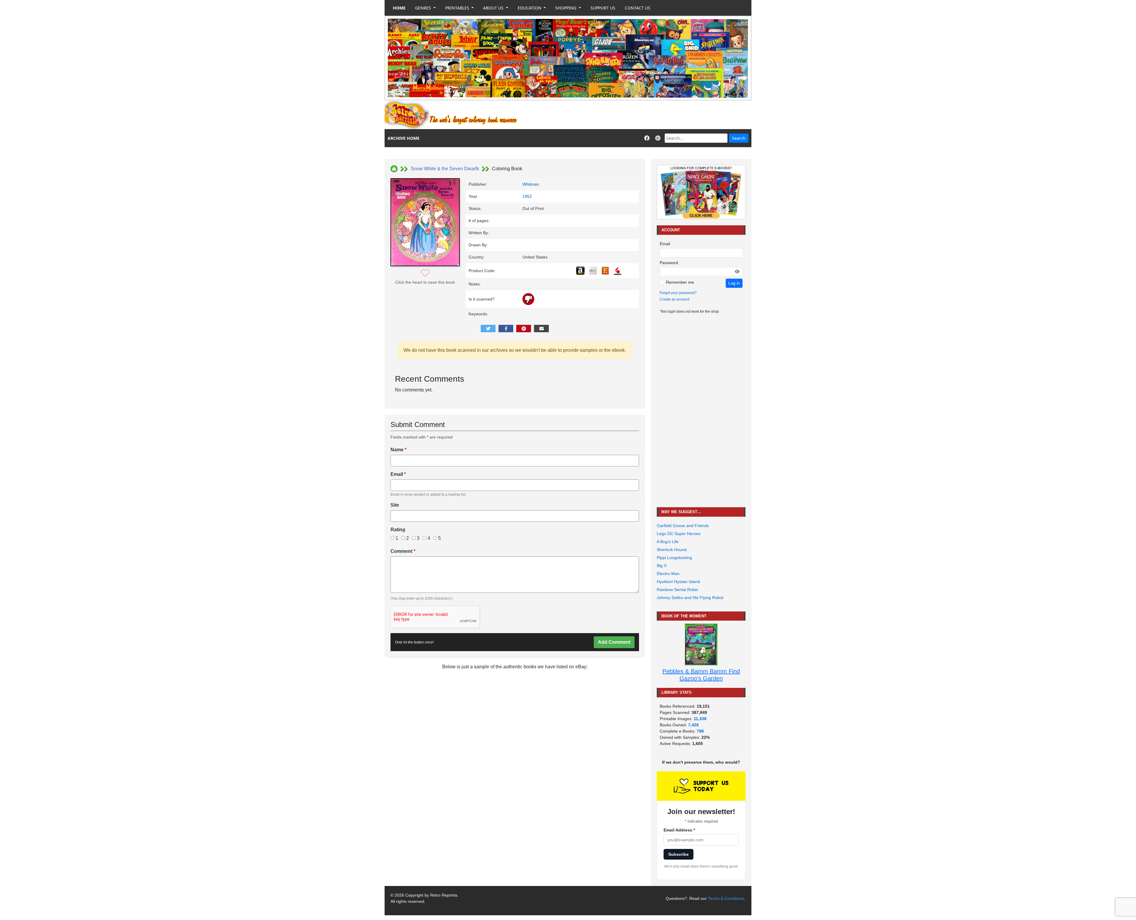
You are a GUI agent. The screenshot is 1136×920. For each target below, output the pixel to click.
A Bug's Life (668, 541)
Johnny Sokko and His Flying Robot (690, 597)
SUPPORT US (602, 8)
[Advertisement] (643, 115)
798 (700, 731)
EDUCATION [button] (530, 8)
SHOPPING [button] (566, 8)
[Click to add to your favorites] (425, 273)
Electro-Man (668, 573)
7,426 (693, 724)
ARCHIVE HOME (403, 138)
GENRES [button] (423, 8)
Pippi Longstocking (674, 557)
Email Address (679, 830)
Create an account (674, 299)
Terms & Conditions (726, 898)
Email (398, 474)
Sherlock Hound (672, 549)
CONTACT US (637, 8)
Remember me (680, 282)
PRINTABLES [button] (457, 8)
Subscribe (678, 854)
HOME (399, 8)
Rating (397, 529)
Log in (734, 283)
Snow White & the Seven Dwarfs (445, 168)
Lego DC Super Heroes (679, 533)
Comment (402, 551)
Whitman (530, 184)
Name (398, 449)
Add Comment (614, 642)
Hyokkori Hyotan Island (678, 581)
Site (394, 505)
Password (669, 262)
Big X (662, 565)
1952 (527, 196)
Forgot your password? (678, 293)
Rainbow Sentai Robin (677, 589)
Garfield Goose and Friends (683, 525)
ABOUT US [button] (494, 8)
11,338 (700, 718)
